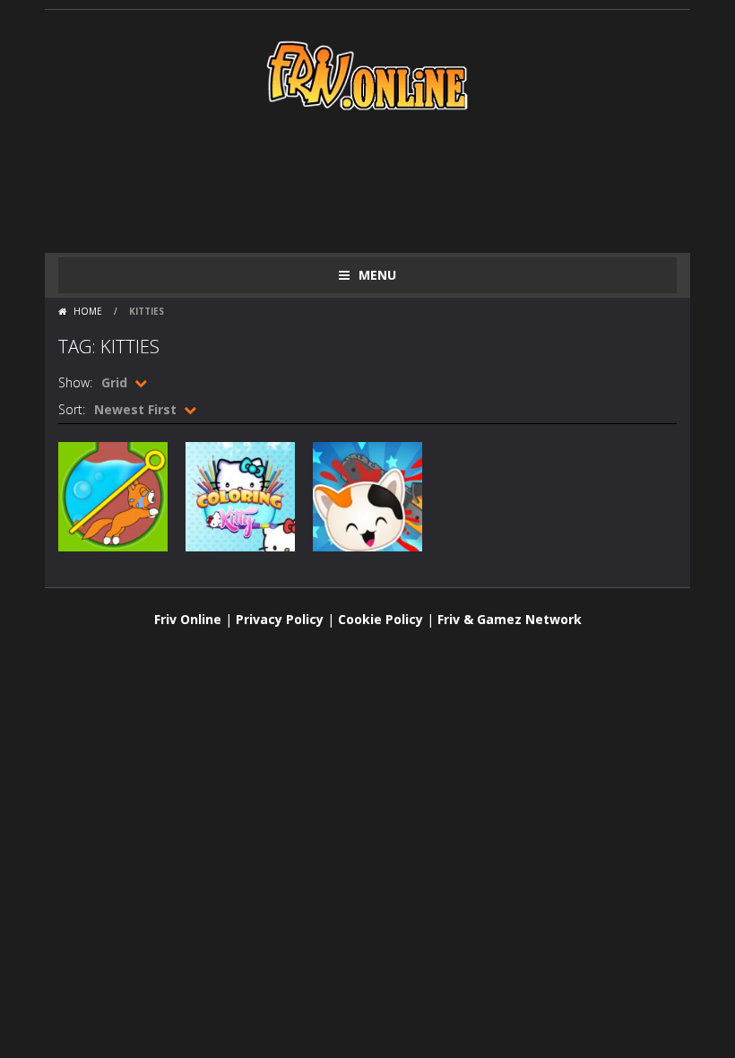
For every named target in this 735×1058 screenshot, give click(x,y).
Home (88, 311)
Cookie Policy (380, 619)
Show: (75, 382)
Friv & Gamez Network (509, 619)
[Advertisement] (384, 181)
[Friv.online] (367, 73)
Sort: (71, 409)
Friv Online (187, 619)
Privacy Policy (280, 619)
